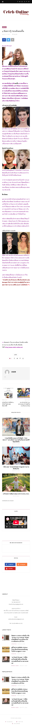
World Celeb (15, 665)
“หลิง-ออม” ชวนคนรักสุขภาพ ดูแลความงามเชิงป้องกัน (16, 467)
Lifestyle (14, 643)
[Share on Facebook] (4, 40)
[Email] (23, 358)
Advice (4, 27)
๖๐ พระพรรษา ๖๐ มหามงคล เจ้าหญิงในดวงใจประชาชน (24, 404)
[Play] (7, 527)
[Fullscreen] (25, 527)
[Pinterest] (20, 358)
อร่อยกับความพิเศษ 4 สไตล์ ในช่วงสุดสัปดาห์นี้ (8, 404)
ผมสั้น (15, 354)
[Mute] (22, 527)
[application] (16, 522)
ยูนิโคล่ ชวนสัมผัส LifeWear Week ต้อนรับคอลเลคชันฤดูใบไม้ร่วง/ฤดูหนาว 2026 (19, 649)
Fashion (13, 653)
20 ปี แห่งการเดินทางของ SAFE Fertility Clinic (16, 494)
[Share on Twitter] (8, 40)
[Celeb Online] (16, 12)
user (13, 372)
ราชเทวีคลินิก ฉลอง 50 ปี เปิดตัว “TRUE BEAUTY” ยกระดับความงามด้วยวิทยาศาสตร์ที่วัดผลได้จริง (16, 440)
